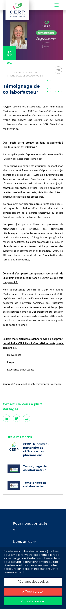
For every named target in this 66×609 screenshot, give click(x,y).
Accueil (18, 72)
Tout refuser (34, 591)
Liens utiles (23, 542)
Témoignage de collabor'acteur (35, 468)
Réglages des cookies (33, 581)
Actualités (31, 72)
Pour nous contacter (31, 523)
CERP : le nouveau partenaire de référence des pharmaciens (36, 449)
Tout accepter (34, 601)
